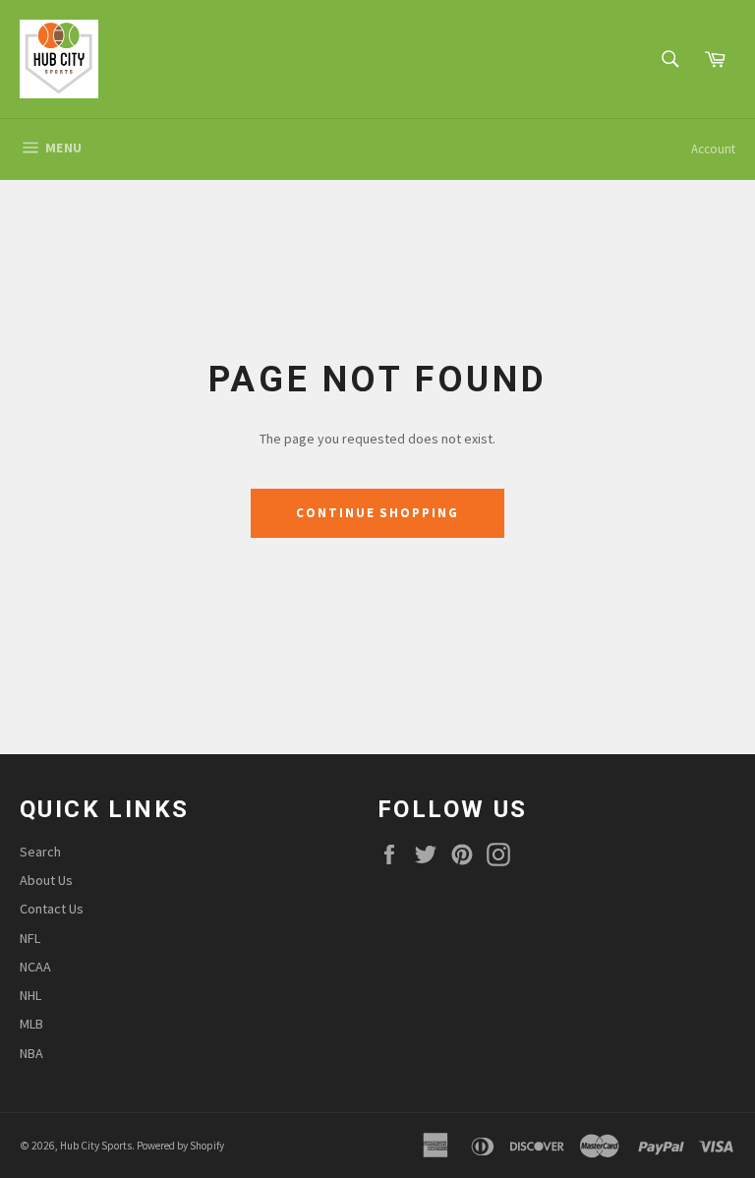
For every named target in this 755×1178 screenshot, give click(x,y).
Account (713, 149)
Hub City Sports (96, 1145)
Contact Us (52, 908)
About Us (46, 880)
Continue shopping (377, 512)
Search (40, 851)
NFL (30, 938)
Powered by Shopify (180, 1145)
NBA (31, 1053)
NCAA (35, 966)
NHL (30, 995)
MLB (31, 1023)
